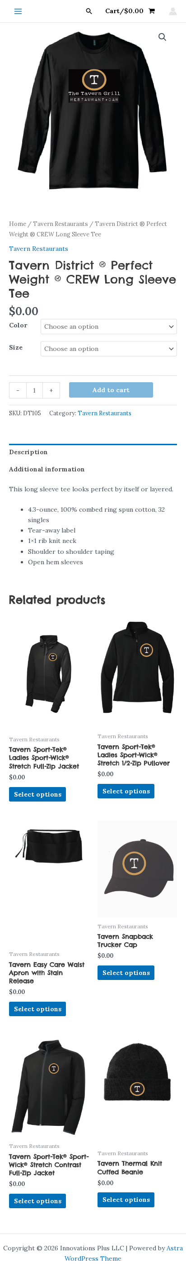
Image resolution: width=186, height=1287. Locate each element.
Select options (37, 794)
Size (16, 347)
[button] (89, 11)
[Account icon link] (173, 11)
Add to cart (111, 390)
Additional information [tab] (47, 469)
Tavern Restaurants (60, 224)
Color (18, 325)
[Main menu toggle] (18, 11)
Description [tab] (28, 452)
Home (17, 224)
